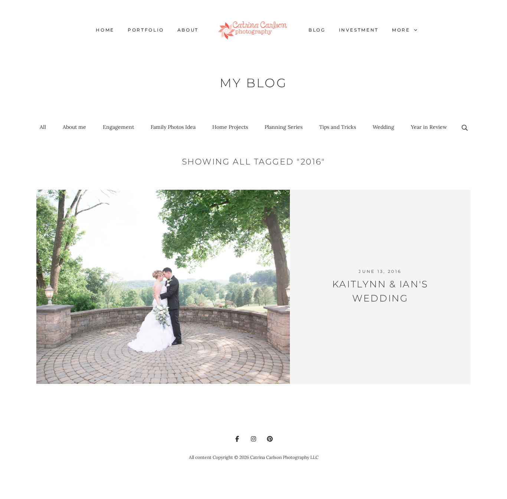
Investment (359, 30)
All (43, 127)
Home (105, 30)
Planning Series (283, 127)
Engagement (118, 127)
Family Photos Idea (173, 127)
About (188, 30)
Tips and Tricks (337, 127)
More (402, 30)
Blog (317, 30)
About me (74, 127)
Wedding (383, 127)
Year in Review (429, 127)
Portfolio (146, 30)
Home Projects (230, 127)
